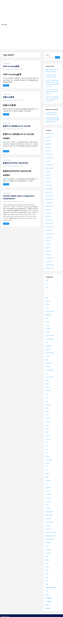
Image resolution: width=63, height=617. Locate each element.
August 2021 (49, 237)
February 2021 (49, 258)
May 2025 (48, 144)
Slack (47, 477)
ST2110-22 (48, 498)
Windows (48, 525)
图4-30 (6, 179)
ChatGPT (48, 332)
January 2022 (49, 220)
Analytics (48, 301)
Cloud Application (50, 339)
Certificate (48, 328)
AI (46, 294)
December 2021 (50, 223)
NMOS (47, 425)
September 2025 (50, 133)
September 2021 (50, 234)
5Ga (47, 287)
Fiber (47, 359)
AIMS (47, 297)
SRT (47, 484)
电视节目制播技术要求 (51, 587)
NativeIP (48, 418)
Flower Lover (49, 363)
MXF (47, 415)
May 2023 (48, 178)
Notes (47, 428)
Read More (6, 86)
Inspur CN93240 (50, 377)
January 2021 (49, 261)
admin (9, 69)
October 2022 (49, 202)
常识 (47, 570)
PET (47, 446)
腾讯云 (47, 594)
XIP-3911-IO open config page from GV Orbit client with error (52, 91)
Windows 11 (49, 529)
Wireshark (48, 542)
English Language (50, 353)
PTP (47, 453)
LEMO (47, 394)
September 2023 (50, 168)
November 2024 (50, 158)
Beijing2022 (48, 314)
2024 (47, 280)
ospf (47, 442)
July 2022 (48, 209)
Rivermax (48, 463)
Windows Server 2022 (51, 536)
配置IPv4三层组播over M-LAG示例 (16, 126)
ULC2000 (48, 508)
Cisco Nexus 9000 (50, 335)
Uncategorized (49, 511)
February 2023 (49, 189)
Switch (9, 63)
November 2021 (50, 227)
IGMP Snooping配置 (11, 66)
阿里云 (47, 605)
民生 (47, 580)
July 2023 (48, 171)
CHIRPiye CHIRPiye (50, 112)
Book (47, 318)
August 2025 (49, 137)
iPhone (47, 380)
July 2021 (48, 240)
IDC (47, 373)
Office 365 (48, 439)
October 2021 (49, 230)
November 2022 (50, 199)
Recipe (47, 456)
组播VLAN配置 (8, 97)
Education (48, 349)
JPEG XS (47, 387)
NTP (47, 432)
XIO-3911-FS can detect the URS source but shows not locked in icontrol (52, 98)
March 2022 (49, 216)
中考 (47, 563)
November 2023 (50, 164)
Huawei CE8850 (7, 123)
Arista (47, 308)
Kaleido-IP (48, 390)
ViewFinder (48, 518)
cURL (47, 342)
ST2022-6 (48, 487)
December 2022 (50, 196)
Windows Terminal (50, 539)
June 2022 (48, 213)
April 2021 (48, 251)
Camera (48, 321)
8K (46, 290)
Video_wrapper (49, 515)
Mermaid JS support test (51, 114)
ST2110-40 (48, 501)
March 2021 (49, 254)
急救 (47, 577)
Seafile (47, 473)
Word (47, 546)
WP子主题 (48, 553)
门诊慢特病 (48, 601)
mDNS (47, 408)
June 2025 (48, 140)
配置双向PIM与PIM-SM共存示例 (15, 163)
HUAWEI (5, 63)
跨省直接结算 (49, 598)
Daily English (49, 346)
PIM (47, 449)
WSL (47, 556)
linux (47, 397)
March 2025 (49, 151)
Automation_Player (50, 311)
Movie (47, 411)
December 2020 (50, 265)
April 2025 (48, 147)
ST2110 (47, 491)
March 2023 (49, 185)
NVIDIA (47, 435)
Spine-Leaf (48, 480)
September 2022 (50, 206)
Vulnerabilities (49, 522)
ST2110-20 (48, 494)
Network (48, 422)
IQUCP (47, 384)
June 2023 (48, 175)
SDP (47, 470)
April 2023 (48, 182)
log (46, 401)
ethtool (47, 356)
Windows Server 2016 (51, 532)
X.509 (47, 560)
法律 (47, 584)
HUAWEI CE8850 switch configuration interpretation (19, 197)
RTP (47, 466)
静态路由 (48, 608)
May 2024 (48, 161)
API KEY (47, 304)
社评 (47, 591)
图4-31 (5, 142)
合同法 (47, 567)
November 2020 (50, 268)
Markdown (48, 404)
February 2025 (49, 154)
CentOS (47, 325)
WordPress (48, 549)
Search (47, 55)
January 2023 (49, 192)
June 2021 (48, 244)
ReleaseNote (49, 460)
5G (46, 283)
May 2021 (48, 247)
